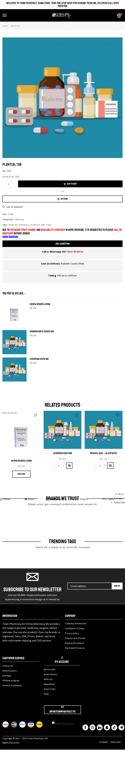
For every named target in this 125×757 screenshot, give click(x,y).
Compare (103, 741)
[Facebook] (85, 727)
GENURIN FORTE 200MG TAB (42, 331)
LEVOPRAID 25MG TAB (39, 359)
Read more (21, 474)
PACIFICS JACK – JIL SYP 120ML (103, 453)
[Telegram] (121, 727)
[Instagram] (92, 727)
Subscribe (116, 741)
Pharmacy (24, 224)
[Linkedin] (100, 727)
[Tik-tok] (114, 727)
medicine (13, 224)
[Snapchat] (107, 727)
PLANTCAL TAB (38, 224)
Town (48, 224)
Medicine (15, 25)
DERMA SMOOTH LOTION (40, 304)
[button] (4, 15)
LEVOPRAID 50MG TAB (62, 453)
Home (5, 25)
